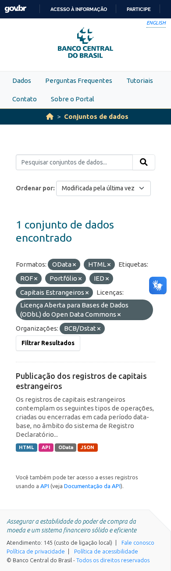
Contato (24, 99)
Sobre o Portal (72, 99)
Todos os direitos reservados (113, 560)
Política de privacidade (36, 551)
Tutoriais (139, 80)
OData (65, 447)
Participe (139, 9)
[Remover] (74, 265)
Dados (21, 80)
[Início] (49, 116)
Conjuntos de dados (96, 116)
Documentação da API (92, 486)
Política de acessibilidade (106, 551)
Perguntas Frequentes (78, 80)
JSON (87, 447)
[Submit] (143, 162)
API (46, 447)
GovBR (15, 9)
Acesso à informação (78, 9)
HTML (26, 447)
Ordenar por (34, 188)
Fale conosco (137, 542)
